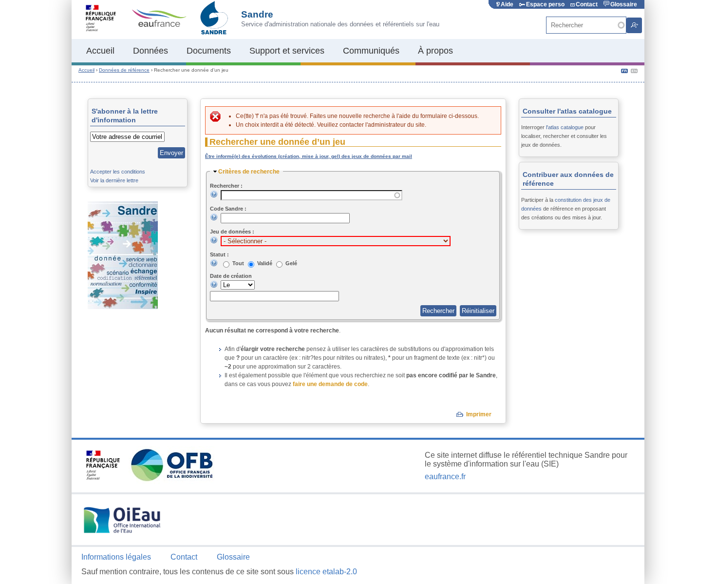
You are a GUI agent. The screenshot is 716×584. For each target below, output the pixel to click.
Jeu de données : (232, 231)
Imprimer (478, 414)
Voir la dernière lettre (114, 180)
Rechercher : (226, 186)
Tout (238, 263)
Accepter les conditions (117, 172)
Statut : (219, 254)
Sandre (257, 14)
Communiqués (371, 51)
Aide (507, 4)
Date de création (231, 276)
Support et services (286, 51)
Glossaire (623, 4)
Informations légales (116, 557)
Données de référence (124, 70)
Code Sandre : (228, 209)
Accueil (100, 51)
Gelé (291, 263)
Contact (587, 4)
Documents (209, 51)
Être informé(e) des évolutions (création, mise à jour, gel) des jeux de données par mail (308, 156)
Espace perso (545, 4)
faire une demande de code (330, 384)
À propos (435, 51)
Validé (265, 263)
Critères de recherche (249, 171)
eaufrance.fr (445, 476)
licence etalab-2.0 (326, 571)
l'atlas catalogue (565, 127)
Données (150, 51)
